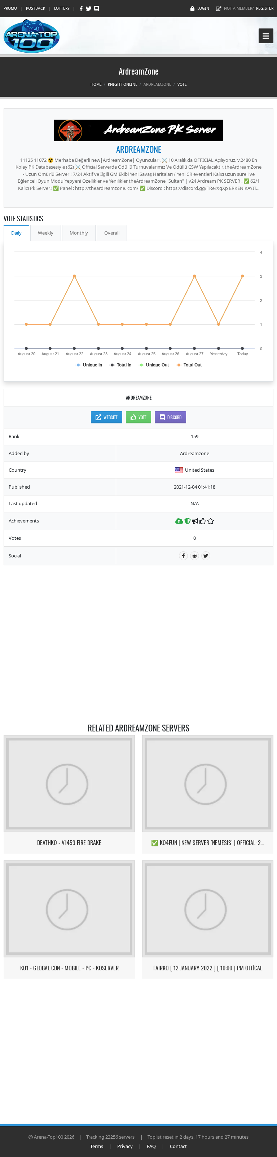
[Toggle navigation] (266, 35)
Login (203, 8)
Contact (178, 1146)
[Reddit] (194, 555)
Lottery (62, 8)
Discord (174, 417)
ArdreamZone (138, 149)
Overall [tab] (111, 233)
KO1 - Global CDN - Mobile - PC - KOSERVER (69, 968)
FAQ (151, 1146)
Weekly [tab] (45, 233)
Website (111, 417)
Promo (10, 8)
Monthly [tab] (79, 233)
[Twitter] (89, 8)
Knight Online (122, 84)
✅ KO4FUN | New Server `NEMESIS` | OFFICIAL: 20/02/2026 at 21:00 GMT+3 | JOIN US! (208, 842)
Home (96, 84)
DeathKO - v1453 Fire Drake (69, 842)
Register (264, 8)
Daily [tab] (16, 233)
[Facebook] (82, 8)
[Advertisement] (139, 583)
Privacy (125, 1146)
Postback (35, 8)
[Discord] (96, 8)
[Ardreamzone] (138, 130)
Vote (182, 84)
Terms (96, 1146)
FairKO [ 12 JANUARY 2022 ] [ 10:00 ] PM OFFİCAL (207, 968)
